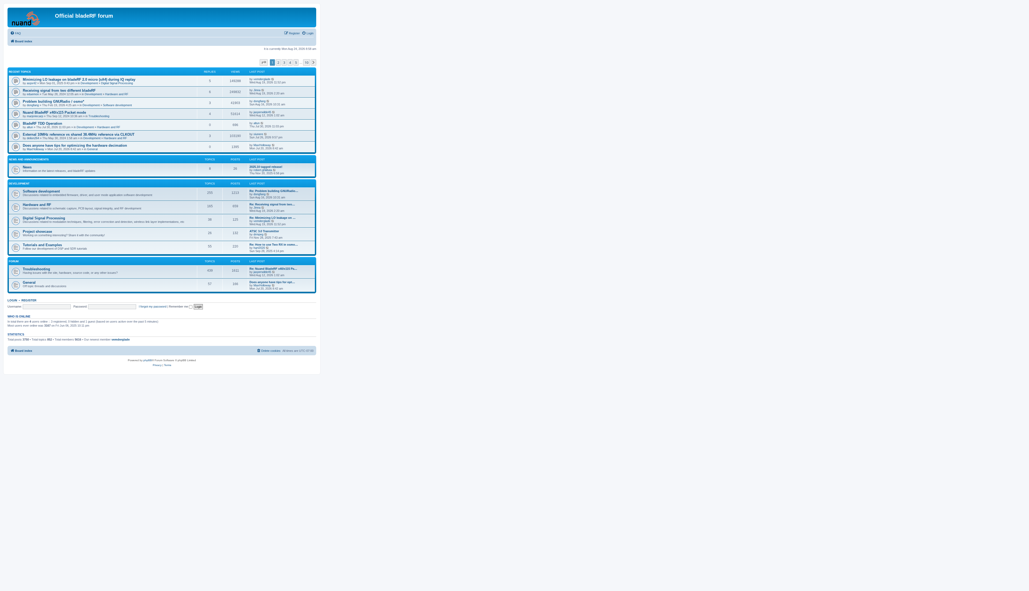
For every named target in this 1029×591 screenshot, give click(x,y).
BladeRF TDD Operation (42, 123)
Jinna (256, 90)
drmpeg (258, 234)
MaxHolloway (35, 149)
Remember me (179, 306)
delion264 (33, 138)
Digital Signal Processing (117, 83)
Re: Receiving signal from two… (272, 204)
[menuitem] (15, 33)
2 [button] (278, 62)
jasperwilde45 (262, 112)
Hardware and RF (116, 94)
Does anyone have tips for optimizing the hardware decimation (75, 145)
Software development (117, 105)
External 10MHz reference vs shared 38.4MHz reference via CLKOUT (79, 134)
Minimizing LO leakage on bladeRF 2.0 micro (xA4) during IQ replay (79, 79)
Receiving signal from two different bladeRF (59, 90)
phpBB (147, 360)
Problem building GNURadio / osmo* (53, 101)
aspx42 (31, 83)
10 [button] (306, 62)
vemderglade (261, 79)
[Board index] (32, 17)
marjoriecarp (35, 116)
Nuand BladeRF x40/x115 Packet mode (54, 112)
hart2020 (259, 247)
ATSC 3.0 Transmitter (264, 231)
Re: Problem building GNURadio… (273, 191)
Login (12, 300)
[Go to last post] (273, 79)
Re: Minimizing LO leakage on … (272, 217)
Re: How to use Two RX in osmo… (273, 244)
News (27, 167)
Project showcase (37, 232)
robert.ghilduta (262, 170)
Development (89, 83)
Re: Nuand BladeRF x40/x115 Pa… (273, 268)
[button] (264, 62)
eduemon (33, 94)
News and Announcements (29, 159)
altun (30, 127)
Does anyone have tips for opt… (272, 282)
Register (28, 300)
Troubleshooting (98, 116)
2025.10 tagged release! (265, 166)
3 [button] (284, 62)
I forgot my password (152, 306)
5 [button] (296, 62)
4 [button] (290, 62)
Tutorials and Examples (42, 245)
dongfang (33, 105)
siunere (258, 134)
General (92, 149)
